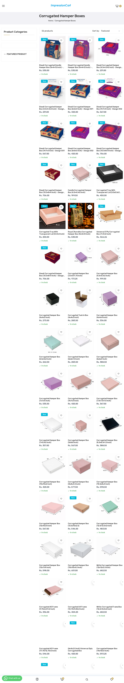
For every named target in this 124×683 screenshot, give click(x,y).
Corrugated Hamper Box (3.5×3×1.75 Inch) (78, 275)
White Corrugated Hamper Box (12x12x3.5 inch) (109, 566)
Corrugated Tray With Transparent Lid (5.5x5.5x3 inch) (108, 191)
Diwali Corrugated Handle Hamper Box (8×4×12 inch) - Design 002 (80, 66)
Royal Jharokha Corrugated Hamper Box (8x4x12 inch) (80, 233)
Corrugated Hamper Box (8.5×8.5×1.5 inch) (107, 441)
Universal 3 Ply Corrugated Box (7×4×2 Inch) (108, 233)
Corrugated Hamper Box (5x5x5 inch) (78, 441)
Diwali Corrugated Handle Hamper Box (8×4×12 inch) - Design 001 (51, 66)
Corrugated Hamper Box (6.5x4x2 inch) (49, 358)
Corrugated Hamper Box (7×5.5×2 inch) (49, 441)
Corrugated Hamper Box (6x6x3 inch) (107, 358)
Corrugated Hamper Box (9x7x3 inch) (78, 400)
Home (50, 21)
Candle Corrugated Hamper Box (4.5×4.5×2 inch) (79, 191)
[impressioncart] (60, 6)
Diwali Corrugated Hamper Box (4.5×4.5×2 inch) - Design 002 (109, 66)
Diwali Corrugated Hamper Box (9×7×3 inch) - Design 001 (52, 150)
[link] (61, 40)
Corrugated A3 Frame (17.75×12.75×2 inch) (48, 650)
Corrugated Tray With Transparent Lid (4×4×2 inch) (51, 233)
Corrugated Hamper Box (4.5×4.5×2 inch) (107, 275)
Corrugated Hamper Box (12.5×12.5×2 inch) (107, 525)
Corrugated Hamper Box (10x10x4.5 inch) (78, 566)
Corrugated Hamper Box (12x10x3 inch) (49, 525)
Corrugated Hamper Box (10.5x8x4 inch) (107, 483)
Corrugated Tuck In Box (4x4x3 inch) (78, 316)
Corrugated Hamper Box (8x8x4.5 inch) (78, 483)
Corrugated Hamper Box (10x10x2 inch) (49, 483)
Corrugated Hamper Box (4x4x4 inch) (107, 316)
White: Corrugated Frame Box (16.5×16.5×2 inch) (109, 608)
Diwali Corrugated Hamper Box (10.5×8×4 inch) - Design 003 (51, 275)
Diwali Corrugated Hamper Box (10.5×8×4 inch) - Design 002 (109, 150)
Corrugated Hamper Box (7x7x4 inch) (49, 400)
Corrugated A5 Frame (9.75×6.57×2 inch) (48, 608)
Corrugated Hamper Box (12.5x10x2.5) (78, 525)
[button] (19, 56)
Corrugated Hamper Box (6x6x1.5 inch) (78, 358)
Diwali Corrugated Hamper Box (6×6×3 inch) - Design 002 (80, 150)
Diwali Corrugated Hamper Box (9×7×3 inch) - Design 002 (109, 108)
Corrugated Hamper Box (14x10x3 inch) (107, 650)
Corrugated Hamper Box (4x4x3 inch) (49, 316)
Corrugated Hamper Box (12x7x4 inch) (49, 566)
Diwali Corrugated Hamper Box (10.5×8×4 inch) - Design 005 (51, 191)
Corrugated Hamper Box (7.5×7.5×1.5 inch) (107, 400)
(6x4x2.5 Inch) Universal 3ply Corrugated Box (80, 650)
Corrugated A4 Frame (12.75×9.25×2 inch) (77, 608)
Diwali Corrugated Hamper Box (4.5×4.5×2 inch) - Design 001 (51, 108)
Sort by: (95, 31)
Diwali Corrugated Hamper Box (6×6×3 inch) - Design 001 (80, 108)
